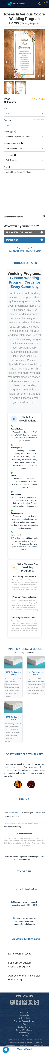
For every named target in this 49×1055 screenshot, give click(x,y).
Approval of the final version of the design (24, 977)
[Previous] (6, 62)
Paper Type (8, 131)
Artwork (7, 167)
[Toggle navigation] (3, 3)
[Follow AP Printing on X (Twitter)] (12, 1001)
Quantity (7, 120)
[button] (5, 685)
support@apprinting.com (24, 924)
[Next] (42, 62)
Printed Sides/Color (12, 143)
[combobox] (24, 114)
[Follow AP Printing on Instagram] (30, 1001)
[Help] (14, 131)
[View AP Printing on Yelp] (36, 1001)
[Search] (40, 3)
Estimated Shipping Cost (13, 217)
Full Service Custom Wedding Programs (19, 964)
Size (5, 108)
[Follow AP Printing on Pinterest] (24, 1001)
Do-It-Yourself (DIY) (19, 953)
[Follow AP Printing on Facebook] (18, 1001)
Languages (8, 155)
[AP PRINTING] (16, 4)
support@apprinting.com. (24, 859)
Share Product (39, 99)
